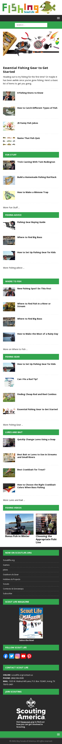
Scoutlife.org (8, 560)
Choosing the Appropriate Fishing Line (48, 539)
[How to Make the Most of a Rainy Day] (9, 337)
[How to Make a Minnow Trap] (9, 195)
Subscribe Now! (26, 640)
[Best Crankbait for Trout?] (9, 472)
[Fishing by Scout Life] (28, 13)
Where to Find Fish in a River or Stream (34, 305)
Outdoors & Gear (11, 574)
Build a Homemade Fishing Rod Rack (36, 177)
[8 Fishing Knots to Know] (9, 96)
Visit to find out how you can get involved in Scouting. (30, 724)
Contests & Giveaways (13, 588)
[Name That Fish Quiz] (9, 141)
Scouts (6, 584)
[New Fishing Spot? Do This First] (9, 291)
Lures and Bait (14, 432)
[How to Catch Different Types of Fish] (9, 111)
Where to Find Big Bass (29, 237)
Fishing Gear (12, 356)
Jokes (5, 569)
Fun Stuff (10, 154)
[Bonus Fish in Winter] (19, 524)
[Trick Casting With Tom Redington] (9, 165)
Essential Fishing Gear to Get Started (25, 70)
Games (6, 565)
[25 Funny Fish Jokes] (9, 126)
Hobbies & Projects (11, 579)
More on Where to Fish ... (15, 349)
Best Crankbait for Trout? (31, 469)
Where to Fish (13, 281)
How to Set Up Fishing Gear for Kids (36, 252)
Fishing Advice (13, 215)
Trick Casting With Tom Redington (36, 161)
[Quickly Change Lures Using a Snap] (9, 442)
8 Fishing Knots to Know (30, 92)
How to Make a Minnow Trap (32, 192)
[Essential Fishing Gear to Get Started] (31, 48)
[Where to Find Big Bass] (9, 240)
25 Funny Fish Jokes (27, 123)
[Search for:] (31, 24)
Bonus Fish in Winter (17, 536)
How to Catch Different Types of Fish (37, 107)
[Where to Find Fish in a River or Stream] (9, 306)
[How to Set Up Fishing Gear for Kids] (9, 255)
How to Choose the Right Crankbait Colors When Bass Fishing (36, 486)
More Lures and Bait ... (14, 500)
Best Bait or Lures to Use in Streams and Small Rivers (37, 456)
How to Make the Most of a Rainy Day (37, 333)
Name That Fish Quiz (28, 138)
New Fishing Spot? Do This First (34, 288)
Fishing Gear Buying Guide (31, 222)
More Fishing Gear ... (13, 424)
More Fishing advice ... (13, 267)
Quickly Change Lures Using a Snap (36, 439)
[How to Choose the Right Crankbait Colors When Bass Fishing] (9, 487)
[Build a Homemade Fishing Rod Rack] (9, 180)
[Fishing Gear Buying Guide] (9, 225)
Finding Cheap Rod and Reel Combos (36, 394)
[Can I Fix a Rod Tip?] (9, 382)
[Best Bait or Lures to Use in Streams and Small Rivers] (9, 457)
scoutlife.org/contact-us (18, 675)
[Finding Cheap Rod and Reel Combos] (9, 397)
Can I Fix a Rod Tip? (27, 379)
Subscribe (7, 593)
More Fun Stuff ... (11, 207)
